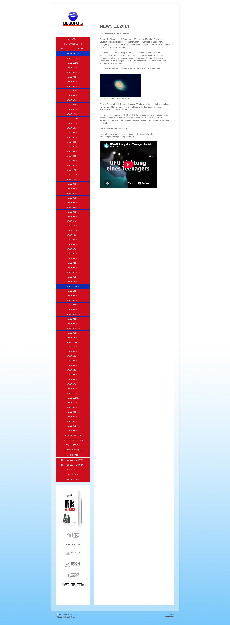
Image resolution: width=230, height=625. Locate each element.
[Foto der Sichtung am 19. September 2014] (120, 85)
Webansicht (169, 617)
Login (171, 614)
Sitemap (74, 615)
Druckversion (64, 615)
